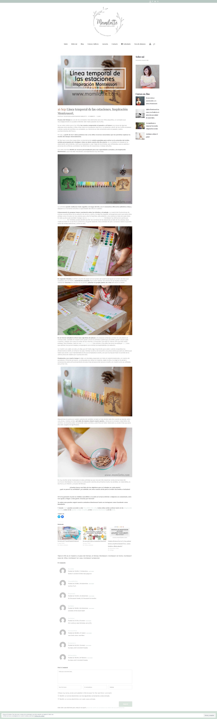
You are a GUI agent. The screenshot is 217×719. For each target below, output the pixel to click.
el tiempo (95, 556)
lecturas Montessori (99, 510)
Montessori (75, 116)
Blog (70, 116)
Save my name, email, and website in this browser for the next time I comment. (85, 693)
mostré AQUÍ (62, 220)
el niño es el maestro (69, 556)
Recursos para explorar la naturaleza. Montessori (94, 541)
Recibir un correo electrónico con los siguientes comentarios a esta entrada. (85, 696)
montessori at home (115, 556)
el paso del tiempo (84, 556)
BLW (113, 510)
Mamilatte (84, 116)
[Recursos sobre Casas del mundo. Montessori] (69, 533)
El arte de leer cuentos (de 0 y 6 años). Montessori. (151, 100)
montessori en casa (75, 558)
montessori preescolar (91, 558)
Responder (91, 571)
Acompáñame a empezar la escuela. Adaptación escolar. (152, 126)
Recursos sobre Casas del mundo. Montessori (68, 541)
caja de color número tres (95, 218)
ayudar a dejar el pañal (80, 510)
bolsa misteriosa (87, 343)
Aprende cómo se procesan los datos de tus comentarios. (106, 707)
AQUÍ (124, 343)
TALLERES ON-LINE (90, 508)
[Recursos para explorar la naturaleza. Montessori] (94, 533)
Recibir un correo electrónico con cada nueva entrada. (77, 699)
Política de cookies (39, 716)
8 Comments (91, 116)
